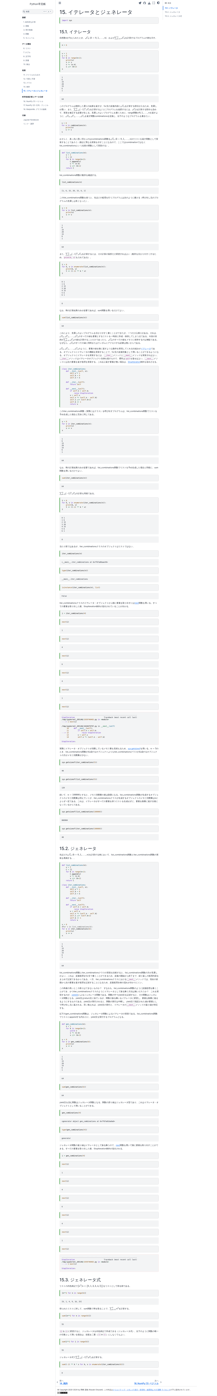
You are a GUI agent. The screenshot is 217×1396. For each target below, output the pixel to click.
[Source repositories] (144, 3)
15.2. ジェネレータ (172, 12)
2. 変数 (26, 26)
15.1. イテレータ (171, 8)
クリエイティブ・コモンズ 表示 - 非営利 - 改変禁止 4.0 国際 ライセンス (141, 1390)
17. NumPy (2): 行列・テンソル (35, 105)
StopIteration (134, 362)
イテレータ (146, 348)
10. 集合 (26, 64)
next (137, 603)
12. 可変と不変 (29, 79)
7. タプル (26, 52)
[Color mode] (158, 3)
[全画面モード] (153, 3)
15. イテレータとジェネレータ (35, 91)
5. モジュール (28, 38)
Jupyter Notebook (31, 120)
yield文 (75, 995)
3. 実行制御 (28, 30)
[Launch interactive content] (140, 3)
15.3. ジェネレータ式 (173, 16)
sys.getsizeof (134, 748)
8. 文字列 (27, 56)
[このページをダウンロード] (149, 3)
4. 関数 (26, 34)
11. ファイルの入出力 (31, 75)
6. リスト (27, 48)
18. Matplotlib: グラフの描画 (34, 109)
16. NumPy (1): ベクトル (33, 101)
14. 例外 (26, 87)
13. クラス (27, 83)
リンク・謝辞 (28, 124)
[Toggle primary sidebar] (60, 3)
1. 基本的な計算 (29, 22)
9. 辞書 (26, 60)
